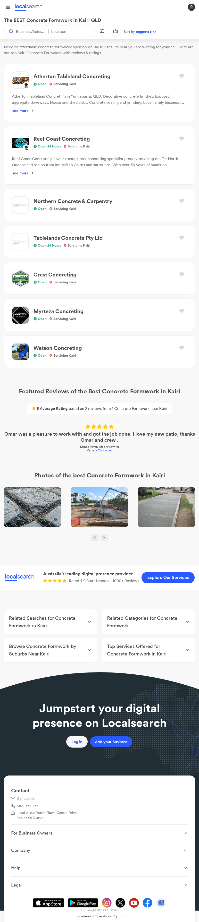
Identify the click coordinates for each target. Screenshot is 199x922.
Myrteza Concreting (99, 450)
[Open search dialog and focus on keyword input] (9, 31)
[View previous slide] (95, 537)
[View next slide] (104, 537)
